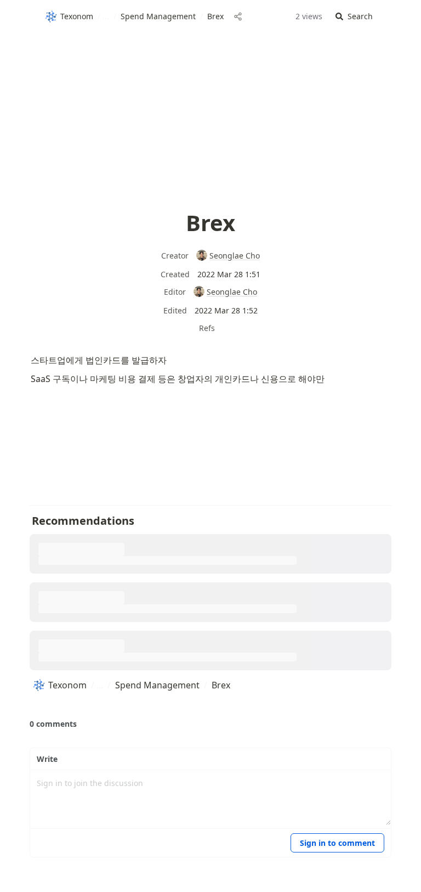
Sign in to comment (337, 843)
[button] (354, 16)
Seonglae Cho (234, 255)
